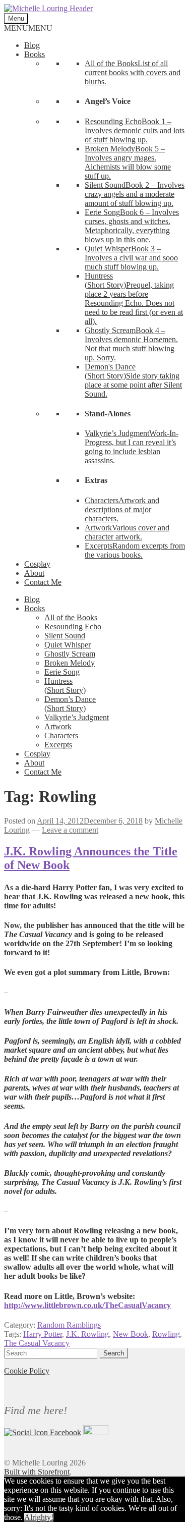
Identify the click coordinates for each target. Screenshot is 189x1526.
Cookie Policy (26, 1371)
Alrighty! (38, 1517)
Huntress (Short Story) (65, 685)
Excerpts (58, 744)
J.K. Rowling (87, 1334)
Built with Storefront (37, 1471)
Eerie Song (62, 672)
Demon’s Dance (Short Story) (70, 704)
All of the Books (70, 617)
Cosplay (37, 564)
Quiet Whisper (67, 644)
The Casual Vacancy (37, 1343)
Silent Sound (64, 635)
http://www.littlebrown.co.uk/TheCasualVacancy (87, 1305)
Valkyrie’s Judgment (76, 717)
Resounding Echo (72, 626)
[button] (28, 28)
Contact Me (42, 582)
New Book (130, 1334)
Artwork (58, 726)
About (34, 573)
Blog (32, 45)
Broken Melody (69, 663)
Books (34, 54)
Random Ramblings (69, 1325)
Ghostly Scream (69, 653)
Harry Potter (42, 1334)
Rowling (166, 1334)
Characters (61, 735)
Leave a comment (70, 830)
